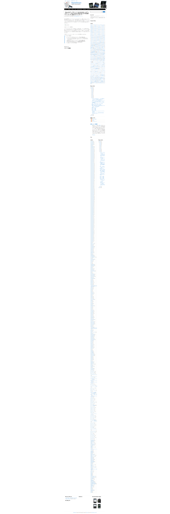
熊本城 (92, 462)
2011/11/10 (92, 163)
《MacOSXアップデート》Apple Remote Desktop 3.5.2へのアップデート (102, 184)
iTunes (75, 16)
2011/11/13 (92, 166)
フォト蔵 (99, 72)
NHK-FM (104, 53)
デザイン (92, 412)
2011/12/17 (99, 33)
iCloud (93, 48)
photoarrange (98, 55)
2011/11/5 (92, 182)
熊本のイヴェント (103, 77)
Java (96, 50)
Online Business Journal (94, 512)
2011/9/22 (92, 208)
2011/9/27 (92, 213)
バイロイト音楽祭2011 (94, 71)
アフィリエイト (93, 373)
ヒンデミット (96, 72)
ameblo (103, 41)
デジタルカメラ (93, 415)
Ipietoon (87, 512)
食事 (95, 80)
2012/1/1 (95, 37)
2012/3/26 (92, 232)
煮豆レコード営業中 (94, 124)
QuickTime (91, 57)
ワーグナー (92, 439)
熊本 (95, 77)
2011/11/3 (92, 179)
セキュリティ (93, 69)
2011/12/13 (95, 33)
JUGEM (98, 50)
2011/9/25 (98, 36)
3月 (92, 96)
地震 (91, 475)
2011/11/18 (99, 29)
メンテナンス (92, 436)
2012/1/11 (98, 37)
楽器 (90, 76)
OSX (100, 54)
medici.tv (92, 316)
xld (78, 16)
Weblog (101, 59)
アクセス (92, 370)
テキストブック (93, 411)
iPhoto (97, 49)
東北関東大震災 (93, 482)
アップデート (80, 16)
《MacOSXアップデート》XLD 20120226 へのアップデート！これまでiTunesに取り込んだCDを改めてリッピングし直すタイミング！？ (77, 13)
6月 (100, 147)
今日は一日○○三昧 (94, 79)
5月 (100, 148)
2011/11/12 (92, 165)
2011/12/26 (99, 34)
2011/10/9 (92, 161)
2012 (91, 88)
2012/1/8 (104, 38)
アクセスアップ (93, 371)
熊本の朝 (92, 458)
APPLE (100, 42)
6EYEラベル (97, 41)
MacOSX (77, 16)
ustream (94, 59)
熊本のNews (98, 77)
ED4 (91, 267)
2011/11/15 (91, 29)
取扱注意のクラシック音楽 (101, 79)
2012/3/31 (92, 233)
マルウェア (92, 434)
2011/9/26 (101, 36)
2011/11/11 (92, 164)
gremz (92, 283)
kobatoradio (103, 50)
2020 (93, 41)
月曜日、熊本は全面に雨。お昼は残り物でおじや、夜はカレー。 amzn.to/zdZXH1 (102, 172)
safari (98, 57)
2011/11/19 (103, 29)
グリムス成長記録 (95, 68)
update (92, 59)
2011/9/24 (92, 210)
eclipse (102, 44)
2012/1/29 (98, 38)
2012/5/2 (91, 41)
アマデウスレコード (94, 121)
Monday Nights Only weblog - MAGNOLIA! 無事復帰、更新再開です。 (102, 164)
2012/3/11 (92, 230)
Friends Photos (100, 46)
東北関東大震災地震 (93, 483)
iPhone (95, 49)
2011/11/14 (92, 167)
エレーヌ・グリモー (100, 65)
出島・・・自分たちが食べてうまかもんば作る (97, 103)
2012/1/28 (95, 38)
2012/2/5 (92, 228)
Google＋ (92, 282)
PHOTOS (92, 337)
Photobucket (103, 55)
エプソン (96, 65)
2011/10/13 (95, 26)
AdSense (101, 41)
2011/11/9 (92, 32)
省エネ (93, 80)
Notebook (69, 9)
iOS (93, 49)
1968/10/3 (92, 144)
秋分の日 (91, 80)
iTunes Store (103, 49)
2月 (92, 97)
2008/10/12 (95, 25)
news (101, 53)
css (90, 44)
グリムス (91, 68)
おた (103, 65)
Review (94, 57)
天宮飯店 (95, 81)
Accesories (88, 9)
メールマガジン (93, 435)
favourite (96, 45)
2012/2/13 (92, 225)
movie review (92, 321)
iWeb (91, 50)
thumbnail (91, 58)
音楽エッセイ (94, 75)
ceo (91, 258)
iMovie (100, 48)
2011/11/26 (92, 177)
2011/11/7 (92, 184)
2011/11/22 (95, 30)
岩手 (96, 76)
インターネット (96, 64)
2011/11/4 (92, 181)
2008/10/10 (91, 25)
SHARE (100, 57)
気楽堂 (91, 77)
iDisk (96, 48)
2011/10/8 (92, 160)
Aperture (98, 42)
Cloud (92, 261)
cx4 (92, 44)
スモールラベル (93, 407)
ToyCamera (98, 58)
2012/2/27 (92, 227)
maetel (92, 314)
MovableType (92, 319)
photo (95, 55)
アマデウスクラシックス (94, 374)
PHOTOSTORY (93, 339)
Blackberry (84, 9)
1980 (91, 145)
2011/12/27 (103, 34)
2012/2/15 (92, 226)
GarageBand (92, 278)
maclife (92, 312)
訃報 (91, 492)
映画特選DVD (93, 440)
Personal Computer (79, 9)
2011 (91, 115)
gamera (103, 46)
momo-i (92, 318)
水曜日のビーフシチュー (95, 107)
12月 (92, 89)
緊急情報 (94, 77)
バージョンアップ (93, 416)
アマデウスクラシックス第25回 (94, 63)
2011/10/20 (103, 26)
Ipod (75, 9)
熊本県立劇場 (92, 461)
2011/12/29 (92, 199)
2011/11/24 (103, 30)
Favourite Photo (99, 45)
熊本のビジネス (93, 456)
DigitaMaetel (95, 44)
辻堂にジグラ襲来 (94, 108)
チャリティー (100, 69)
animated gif (91, 42)
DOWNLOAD (92, 265)
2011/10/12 (91, 26)
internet (91, 49)
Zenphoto (92, 369)
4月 (92, 95)
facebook (92, 45)
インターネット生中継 (101, 64)
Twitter (104, 58)
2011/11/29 (92, 178)
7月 (100, 146)
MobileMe (92, 317)
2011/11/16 (95, 29)
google (92, 280)
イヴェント (92, 64)
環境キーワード (93, 76)
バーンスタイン (93, 417)
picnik (92, 342)
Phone (66, 9)
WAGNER (99, 59)
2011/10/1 (99, 25)
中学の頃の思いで (102, 80)
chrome (92, 260)
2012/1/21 (104, 37)
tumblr (101, 58)
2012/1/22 (92, 38)
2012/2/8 (92, 229)
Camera (72, 9)
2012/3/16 (92, 231)
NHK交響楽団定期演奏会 (94, 54)
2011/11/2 (91, 30)
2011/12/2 (91, 34)
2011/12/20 (95, 34)
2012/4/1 (95, 40)
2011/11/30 (92, 180)
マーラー (92, 433)
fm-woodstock (92, 46)
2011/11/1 (92, 162)
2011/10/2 (99, 26)
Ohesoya (93, 120)
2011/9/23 (92, 209)
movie (92, 320)
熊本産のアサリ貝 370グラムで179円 (96, 104)
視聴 (97, 79)
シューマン (101, 68)
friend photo (96, 46)
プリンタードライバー (92, 73)
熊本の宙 (92, 457)
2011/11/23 (99, 30)
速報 (97, 80)
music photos (95, 53)
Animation (95, 42)
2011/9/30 (92, 37)
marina (92, 315)
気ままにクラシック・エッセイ (101, 76)
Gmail (92, 279)
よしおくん (92, 438)
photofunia (92, 336)
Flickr (104, 45)
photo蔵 (92, 340)
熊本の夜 (92, 460)
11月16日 (92, 142)
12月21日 (92, 143)
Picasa (92, 341)
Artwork (103, 42)
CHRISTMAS (92, 259)
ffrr (102, 45)
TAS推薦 (103, 57)
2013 (91, 87)
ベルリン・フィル (103, 73)
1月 (92, 114)
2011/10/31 (92, 158)
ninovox (99, 54)
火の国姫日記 (102, 75)
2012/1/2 (101, 37)
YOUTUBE (92, 368)
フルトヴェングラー (98, 73)
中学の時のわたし (93, 477)
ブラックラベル (102, 72)
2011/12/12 (91, 33)
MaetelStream (76, 3)
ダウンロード (97, 69)
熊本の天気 (92, 459)
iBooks (91, 48)
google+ (92, 281)
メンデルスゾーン (93, 437)
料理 (91, 491)
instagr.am (103, 48)
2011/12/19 (103, 33)
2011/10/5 (92, 159)
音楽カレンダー (98, 75)
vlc (96, 59)
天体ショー (99, 81)
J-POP (94, 50)
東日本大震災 (92, 481)
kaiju (100, 50)
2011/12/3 (92, 200)
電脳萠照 (102, 81)
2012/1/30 (101, 38)
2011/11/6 (92, 183)
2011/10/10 (103, 25)
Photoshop (92, 338)
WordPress (92, 366)
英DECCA (92, 441)
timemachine (94, 58)
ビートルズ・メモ (92, 72)
